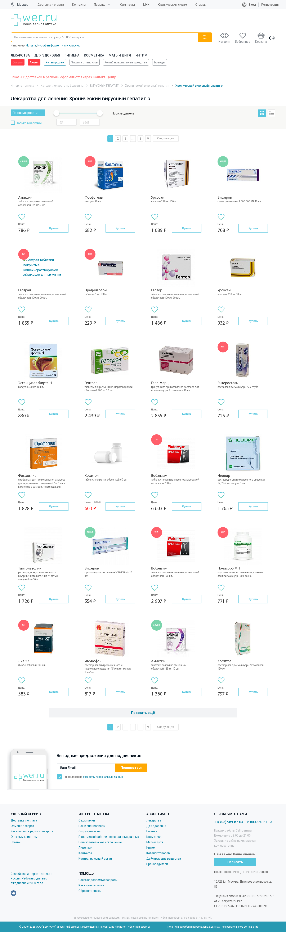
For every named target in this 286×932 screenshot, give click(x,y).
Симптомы (127, 4)
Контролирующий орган (95, 858)
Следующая (165, 138)
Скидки (18, 62)
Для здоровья (47, 55)
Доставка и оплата (50, 4)
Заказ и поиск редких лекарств (32, 831)
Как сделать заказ (91, 885)
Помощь (100, 4)
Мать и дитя (120, 55)
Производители (157, 864)
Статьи (16, 842)
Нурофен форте (48, 45)
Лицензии (85, 847)
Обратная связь (90, 890)
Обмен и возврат (22, 826)
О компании (87, 820)
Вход (252, 4)
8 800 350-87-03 (259, 822)
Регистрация (270, 4)
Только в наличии (29, 123)
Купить (53, 228)
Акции (34, 62)
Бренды (159, 62)
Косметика (94, 55)
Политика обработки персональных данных (109, 836)
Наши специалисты (92, 826)
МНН (146, 4)
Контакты (79, 4)
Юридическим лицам (172, 4)
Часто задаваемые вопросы (98, 880)
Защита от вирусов (84, 62)
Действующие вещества (163, 858)
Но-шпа (31, 45)
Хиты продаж (55, 62)
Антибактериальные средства (126, 62)
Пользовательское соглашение (100, 842)
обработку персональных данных (103, 776)
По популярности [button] (24, 113)
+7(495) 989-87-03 (228, 822)
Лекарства (20, 55)
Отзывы (200, 4)
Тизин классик (70, 45)
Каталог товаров (158, 853)
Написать (235, 862)
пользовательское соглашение (239, 926)
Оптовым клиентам (24, 836)
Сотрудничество (90, 831)
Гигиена (72, 55)
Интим (141, 55)
